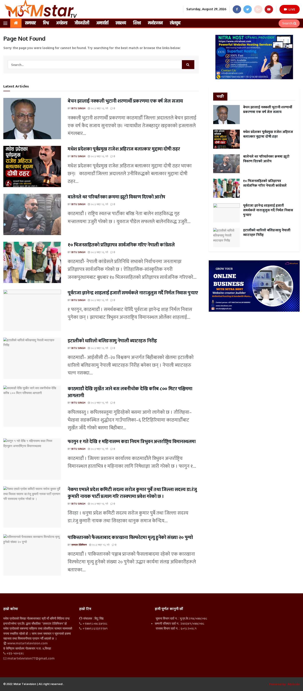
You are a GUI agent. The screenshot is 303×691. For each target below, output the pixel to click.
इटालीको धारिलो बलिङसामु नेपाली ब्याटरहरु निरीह (112, 341)
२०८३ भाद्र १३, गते (99, 108)
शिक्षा (137, 23)
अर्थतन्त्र (61, 23)
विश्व (46, 23)
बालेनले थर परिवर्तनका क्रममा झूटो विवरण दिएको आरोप (116, 197)
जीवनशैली (82, 23)
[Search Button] (295, 23)
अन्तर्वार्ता (102, 23)
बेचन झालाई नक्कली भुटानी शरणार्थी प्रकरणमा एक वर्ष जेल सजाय (125, 101)
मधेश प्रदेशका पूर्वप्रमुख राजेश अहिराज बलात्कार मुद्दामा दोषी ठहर (124, 149)
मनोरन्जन (155, 23)
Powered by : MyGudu (284, 684)
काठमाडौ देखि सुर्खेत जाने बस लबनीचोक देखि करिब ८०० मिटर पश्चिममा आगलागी (130, 392)
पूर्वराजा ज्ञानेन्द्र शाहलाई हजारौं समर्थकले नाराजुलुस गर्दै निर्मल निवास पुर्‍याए (133, 293)
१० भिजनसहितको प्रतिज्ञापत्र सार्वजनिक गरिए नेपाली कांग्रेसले (121, 245)
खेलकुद (175, 23)
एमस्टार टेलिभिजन (79, 544)
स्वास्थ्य (121, 23)
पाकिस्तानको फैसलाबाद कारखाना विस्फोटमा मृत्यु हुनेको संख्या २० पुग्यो (130, 537)
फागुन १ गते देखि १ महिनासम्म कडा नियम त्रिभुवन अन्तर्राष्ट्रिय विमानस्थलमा (132, 442)
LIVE (291, 9)
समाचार (30, 23)
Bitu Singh (78, 108)
